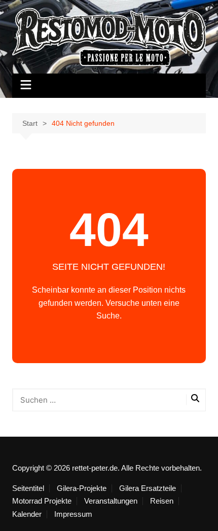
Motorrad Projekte (41, 501)
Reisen (161, 501)
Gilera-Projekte (81, 488)
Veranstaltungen (110, 501)
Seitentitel (28, 488)
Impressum (73, 514)
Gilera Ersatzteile (147, 488)
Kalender (27, 514)
